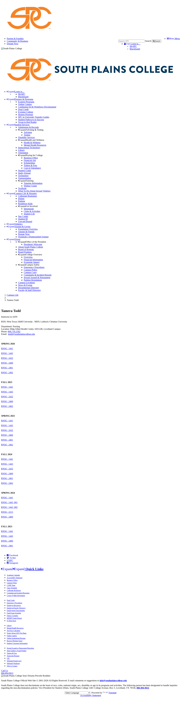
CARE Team (11, 585)
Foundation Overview (28, 229)
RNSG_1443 (7, 353)
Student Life (29, 214)
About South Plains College (30, 247)
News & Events (25, 285)
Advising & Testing (31, 130)
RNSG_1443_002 (9, 507)
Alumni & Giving (19, 226)
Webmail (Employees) (14, 661)
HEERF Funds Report (14, 618)
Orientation (23, 153)
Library (21, 150)
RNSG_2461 (7, 368)
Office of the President (32, 242)
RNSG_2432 (7, 358)
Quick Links (22, 569)
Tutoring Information (33, 183)
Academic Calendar (13, 575)
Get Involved (28, 206)
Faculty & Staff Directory (29, 290)
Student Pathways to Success (31, 119)
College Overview (30, 254)
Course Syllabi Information (16, 596)
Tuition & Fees (30, 165)
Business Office (31, 158)
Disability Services (26, 137)
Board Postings (25, 252)
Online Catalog (25, 104)
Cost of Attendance (32, 168)
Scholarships (29, 163)
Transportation (24, 178)
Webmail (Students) (13, 663)
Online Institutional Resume (16, 638)
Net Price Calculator (13, 631)
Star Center (23, 216)
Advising (28, 132)
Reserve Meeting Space (14, 641)
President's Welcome (33, 244)
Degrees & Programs (20, 99)
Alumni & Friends (26, 231)
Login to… (133, 44)
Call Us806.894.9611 (7, 671)
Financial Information (33, 259)
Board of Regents (26, 249)
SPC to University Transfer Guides (33, 117)
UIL (8, 658)
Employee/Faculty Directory (16, 608)
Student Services (18, 125)
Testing (27, 135)
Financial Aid (30, 160)
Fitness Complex (12, 616)
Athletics (15, 224)
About (14, 239)
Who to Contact (12, 666)
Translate (112, 692)
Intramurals (29, 209)
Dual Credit (23, 109)
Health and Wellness (31, 140)
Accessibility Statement (14, 578)
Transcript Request (13, 656)
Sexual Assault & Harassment (37, 277)
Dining (21, 198)
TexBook (22, 188)
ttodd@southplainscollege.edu (21, 334)
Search (148, 41)
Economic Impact (31, 262)
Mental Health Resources (35, 145)
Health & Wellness (32, 142)
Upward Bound (25, 221)
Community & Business (17, 41)
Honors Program (25, 114)
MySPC (133, 46)
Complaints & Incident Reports (37, 275)
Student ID (23, 219)
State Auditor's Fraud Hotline (16, 651)
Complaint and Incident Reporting (18, 593)
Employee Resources (14, 605)
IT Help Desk (11, 621)
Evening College (25, 112)
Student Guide (24, 170)
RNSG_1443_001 (9, 502)
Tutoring (26, 181)
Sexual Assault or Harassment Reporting (20, 648)
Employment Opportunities (16, 611)
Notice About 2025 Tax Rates (16, 633)
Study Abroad (24, 173)
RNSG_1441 (7, 348)
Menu (174, 38)
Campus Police (30, 270)
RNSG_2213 (7, 512)
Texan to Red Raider (27, 122)
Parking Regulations (33, 280)
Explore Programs (26, 102)
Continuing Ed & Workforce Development (37, 107)
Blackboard (135, 49)
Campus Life (12, 295)
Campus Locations (26, 282)
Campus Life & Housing (22, 193)
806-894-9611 (143, 688)
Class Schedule (12, 588)
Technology (23, 175)
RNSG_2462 (7, 372)
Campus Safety (29, 265)
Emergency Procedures (34, 267)
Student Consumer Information (17, 643)
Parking (21, 201)
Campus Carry (30, 272)
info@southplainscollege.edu (113, 680)
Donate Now (12, 43)
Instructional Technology (29, 147)
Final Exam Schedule (14, 613)
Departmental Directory (28, 287)
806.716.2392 (14, 331)
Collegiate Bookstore (27, 196)
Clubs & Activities (32, 211)
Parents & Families (15, 38)
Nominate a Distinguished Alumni (33, 237)
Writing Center (30, 186)
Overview (28, 257)
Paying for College (31, 155)
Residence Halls (25, 203)
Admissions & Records (28, 127)
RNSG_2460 (7, 363)
